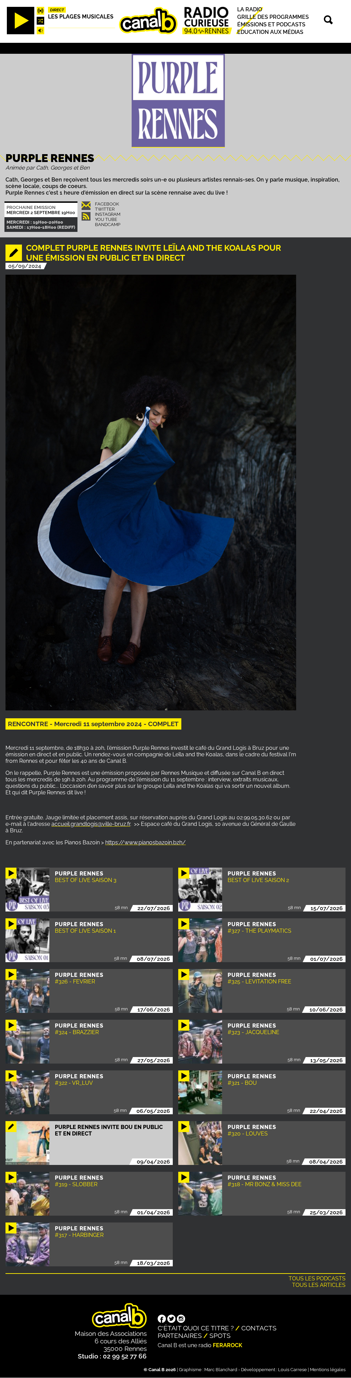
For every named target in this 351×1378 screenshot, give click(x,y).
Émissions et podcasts (271, 24)
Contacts (259, 1328)
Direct (57, 10)
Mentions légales (328, 1369)
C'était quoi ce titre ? (196, 1328)
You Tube (106, 219)
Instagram (107, 214)
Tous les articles (319, 1285)
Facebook (107, 204)
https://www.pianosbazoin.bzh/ (145, 842)
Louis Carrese (292, 1369)
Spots (220, 1335)
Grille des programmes (273, 17)
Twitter (104, 209)
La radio (249, 9)
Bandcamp (107, 224)
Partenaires (180, 1335)
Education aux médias (270, 32)
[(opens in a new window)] (162, 1319)
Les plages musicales (80, 16)
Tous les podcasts (317, 1278)
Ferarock (227, 1345)
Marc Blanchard (220, 1369)
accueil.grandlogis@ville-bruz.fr (90, 824)
